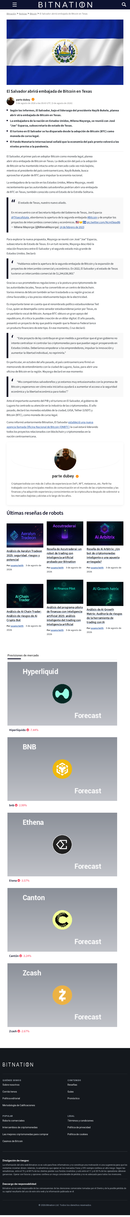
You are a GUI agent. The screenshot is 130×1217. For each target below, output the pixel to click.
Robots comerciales (14, 1120)
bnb (11, 805)
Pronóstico (74, 1098)
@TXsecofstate (20, 217)
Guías (71, 1091)
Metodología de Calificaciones (19, 1105)
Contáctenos (10, 1091)
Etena (13, 881)
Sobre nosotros (11, 1084)
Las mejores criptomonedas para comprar (25, 1134)
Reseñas (72, 1084)
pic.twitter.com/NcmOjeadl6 (103, 222)
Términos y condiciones (80, 1120)
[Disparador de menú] (14, 4)
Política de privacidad (79, 1127)
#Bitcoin (92, 217)
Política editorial (11, 1098)
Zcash (13, 1031)
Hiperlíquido (17, 730)
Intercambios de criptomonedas (20, 1127)
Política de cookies (78, 1134)
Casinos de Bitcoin (13, 1141)
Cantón (14, 956)
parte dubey (63, 476)
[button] (124, 5)
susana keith (17, 565)
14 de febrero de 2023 (72, 227)
